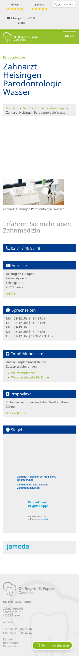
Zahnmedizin (31, 108)
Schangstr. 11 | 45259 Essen (22, 20)
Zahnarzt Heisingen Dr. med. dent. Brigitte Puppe (36, 478)
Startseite (12, 108)
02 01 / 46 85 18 (25, 248)
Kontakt (8, 639)
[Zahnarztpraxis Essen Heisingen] (28, 589)
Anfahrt (11, 293)
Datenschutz (11, 646)
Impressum (11, 643)
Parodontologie (54, 108)
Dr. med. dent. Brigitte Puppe (38, 504)
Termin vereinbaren (55, 645)
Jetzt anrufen (65, 4)
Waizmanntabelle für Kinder (30, 377)
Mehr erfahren (16, 413)
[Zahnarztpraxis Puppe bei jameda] (19, 547)
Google (15, 4)
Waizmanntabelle (23, 373)
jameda (39, 4)
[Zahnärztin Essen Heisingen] (20, 37)
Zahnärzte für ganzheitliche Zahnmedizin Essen (32, 486)
